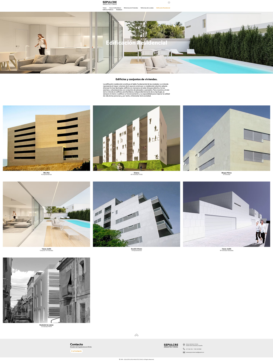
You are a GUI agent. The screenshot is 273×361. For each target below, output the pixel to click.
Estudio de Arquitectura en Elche (81, 347)
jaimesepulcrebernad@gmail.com (195, 352)
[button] (169, 2)
